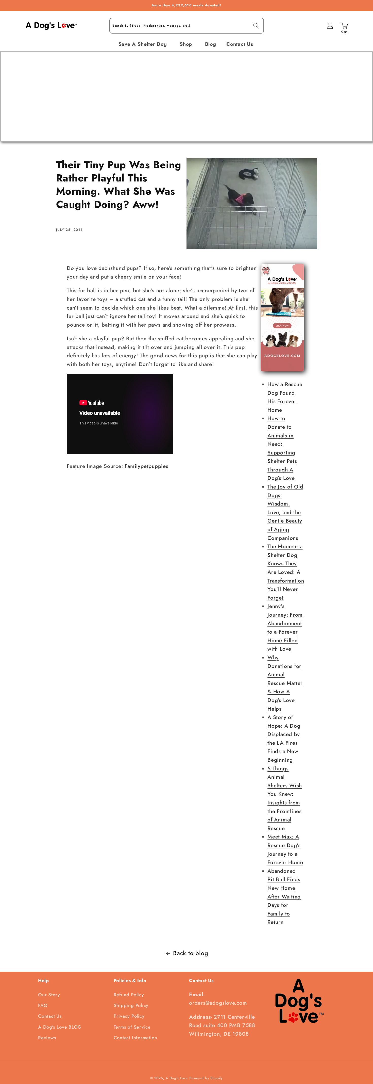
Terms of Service (132, 1027)
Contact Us (50, 1016)
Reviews (47, 1037)
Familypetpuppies (146, 466)
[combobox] (186, 25)
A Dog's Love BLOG (59, 1027)
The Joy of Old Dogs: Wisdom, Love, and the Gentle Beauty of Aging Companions (285, 512)
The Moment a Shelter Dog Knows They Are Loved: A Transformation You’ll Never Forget (285, 572)
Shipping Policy (131, 1005)
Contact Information (135, 1037)
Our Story (49, 994)
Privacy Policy (129, 1016)
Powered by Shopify (206, 1078)
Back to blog (190, 953)
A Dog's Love (177, 1078)
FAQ (42, 1005)
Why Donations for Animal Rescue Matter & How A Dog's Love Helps (285, 683)
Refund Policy (129, 994)
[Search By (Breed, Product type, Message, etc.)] (256, 25)
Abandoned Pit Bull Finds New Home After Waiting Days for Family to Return (284, 896)
